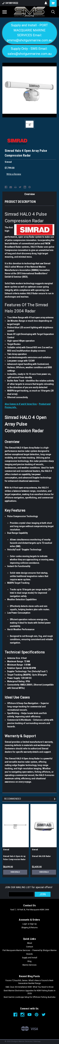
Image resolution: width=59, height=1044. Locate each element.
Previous (51, 799)
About (29, 943)
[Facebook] (6, 187)
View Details (15, 872)
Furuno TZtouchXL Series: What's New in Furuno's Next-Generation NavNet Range (30, 981)
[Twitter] (20, 187)
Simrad (6, 850)
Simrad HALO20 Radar (41, 856)
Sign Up (33, 924)
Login (24, 924)
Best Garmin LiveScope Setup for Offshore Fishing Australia (29, 997)
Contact (29, 947)
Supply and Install (29, 958)
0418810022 (12, 3)
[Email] (10, 187)
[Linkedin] (25, 187)
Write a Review (13, 174)
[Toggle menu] (4, 12)
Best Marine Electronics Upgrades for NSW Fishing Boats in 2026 (29, 992)
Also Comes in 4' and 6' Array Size (21, 404)
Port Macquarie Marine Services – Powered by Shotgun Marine (29, 950)
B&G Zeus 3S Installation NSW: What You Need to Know (29, 987)
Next (55, 799)
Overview (29, 194)
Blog (29, 961)
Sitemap (37, 1041)
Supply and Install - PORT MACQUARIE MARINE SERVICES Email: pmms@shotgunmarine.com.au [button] (29, 32)
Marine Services (29, 965)
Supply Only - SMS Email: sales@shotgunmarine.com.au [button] (30, 51)
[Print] (15, 187)
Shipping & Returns (29, 927)
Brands (29, 954)
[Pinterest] (29, 187)
